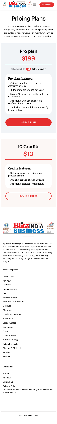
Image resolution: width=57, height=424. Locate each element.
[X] (38, 420)
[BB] (17, 4)
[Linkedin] (31, 420)
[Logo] (28, 228)
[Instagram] (25, 420)
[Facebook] (18, 420)
